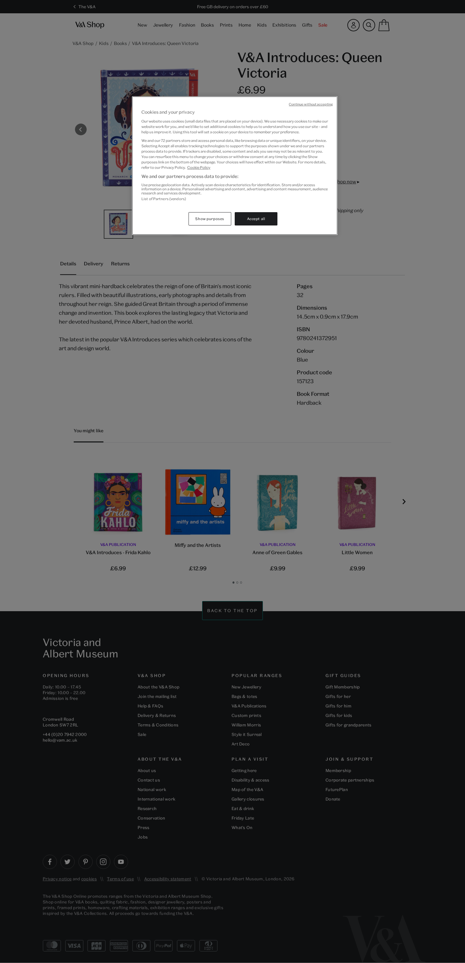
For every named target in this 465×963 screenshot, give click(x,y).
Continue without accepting (311, 104)
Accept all (256, 219)
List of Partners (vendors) (163, 199)
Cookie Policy (198, 167)
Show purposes (209, 219)
